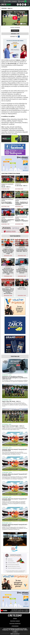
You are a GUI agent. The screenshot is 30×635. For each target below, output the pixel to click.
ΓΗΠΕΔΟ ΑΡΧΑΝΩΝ (15, 27)
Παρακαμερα (22, 287)
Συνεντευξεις (8, 247)
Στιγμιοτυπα (15, 30)
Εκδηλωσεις (21, 267)
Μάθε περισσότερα (15, 633)
